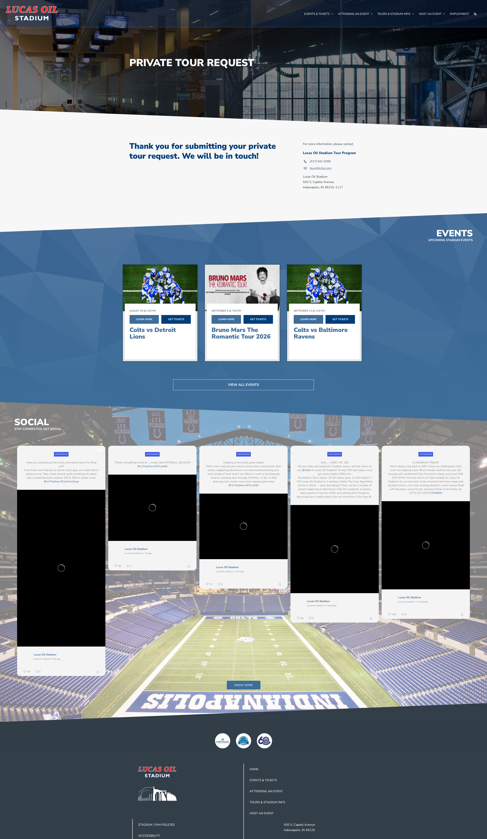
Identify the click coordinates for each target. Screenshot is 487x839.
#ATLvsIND (160, 466)
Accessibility (149, 836)
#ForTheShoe (52, 481)
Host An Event (262, 813)
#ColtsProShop (69, 481)
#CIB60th (436, 493)
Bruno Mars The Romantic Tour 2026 (241, 333)
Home (254, 769)
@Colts (306, 470)
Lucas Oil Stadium (45, 654)
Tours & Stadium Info (267, 802)
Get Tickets (176, 319)
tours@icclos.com (320, 168)
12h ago (240, 571)
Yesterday (332, 605)
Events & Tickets (263, 780)
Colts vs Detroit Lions (153, 333)
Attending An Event (266, 791)
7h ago (148, 553)
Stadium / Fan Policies (156, 825)
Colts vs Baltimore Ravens (321, 333)
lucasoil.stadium (42, 658)
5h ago (56, 658)
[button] (475, 13)
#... (370, 497)
